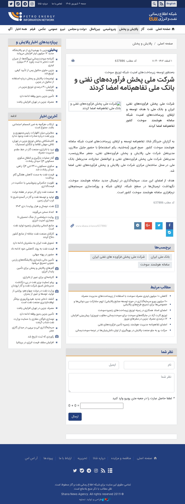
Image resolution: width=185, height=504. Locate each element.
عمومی (52, 29)
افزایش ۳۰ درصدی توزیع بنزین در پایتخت (36, 88)
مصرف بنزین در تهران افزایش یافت (35, 102)
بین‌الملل (94, 29)
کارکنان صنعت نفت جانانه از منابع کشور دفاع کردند (33, 235)
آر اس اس (31, 458)
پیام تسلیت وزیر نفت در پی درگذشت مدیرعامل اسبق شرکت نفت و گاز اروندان (32, 284)
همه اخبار (21, 29)
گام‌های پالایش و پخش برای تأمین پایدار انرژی (35, 270)
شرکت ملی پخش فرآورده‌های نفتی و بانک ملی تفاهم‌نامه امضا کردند (124, 84)
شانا (146, 16)
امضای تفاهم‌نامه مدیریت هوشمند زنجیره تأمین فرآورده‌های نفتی (132, 324)
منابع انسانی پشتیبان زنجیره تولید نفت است (33, 227)
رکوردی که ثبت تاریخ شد (41, 336)
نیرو (62, 29)
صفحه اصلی (163, 29)
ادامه (13, 116)
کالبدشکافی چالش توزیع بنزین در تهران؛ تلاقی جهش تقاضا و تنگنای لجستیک (33, 143)
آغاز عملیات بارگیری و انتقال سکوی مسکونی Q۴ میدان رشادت (35, 159)
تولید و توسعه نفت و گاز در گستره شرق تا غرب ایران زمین (32, 199)
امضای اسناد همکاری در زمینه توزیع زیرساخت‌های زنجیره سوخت (132, 310)
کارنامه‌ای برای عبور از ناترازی (38, 277)
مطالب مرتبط (160, 287)
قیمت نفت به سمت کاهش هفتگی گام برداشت (33, 176)
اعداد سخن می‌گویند (43, 212)
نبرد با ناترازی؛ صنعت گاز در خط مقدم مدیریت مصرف (34, 151)
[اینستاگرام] (96, 471)
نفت (150, 29)
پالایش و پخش (128, 29)
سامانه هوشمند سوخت (155, 264)
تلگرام (25, 4)
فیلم (32, 29)
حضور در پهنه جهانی (43, 254)
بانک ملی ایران (160, 257)
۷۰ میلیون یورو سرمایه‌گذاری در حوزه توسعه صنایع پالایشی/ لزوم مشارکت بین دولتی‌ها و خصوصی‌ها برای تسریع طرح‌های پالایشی (120, 303)
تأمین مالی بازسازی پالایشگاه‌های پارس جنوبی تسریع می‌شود (33, 261)
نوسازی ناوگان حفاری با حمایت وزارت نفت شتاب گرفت (34, 321)
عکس (42, 29)
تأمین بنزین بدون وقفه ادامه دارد (37, 96)
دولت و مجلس (77, 29)
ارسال (75, 416)
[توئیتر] (75, 471)
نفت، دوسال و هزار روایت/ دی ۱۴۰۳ (35, 206)
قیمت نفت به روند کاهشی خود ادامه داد (32, 248)
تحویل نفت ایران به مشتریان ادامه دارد (33, 243)
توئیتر (11, 4)
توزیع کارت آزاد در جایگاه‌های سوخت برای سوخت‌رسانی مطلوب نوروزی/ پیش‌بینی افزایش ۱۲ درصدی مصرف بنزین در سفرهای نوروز (119, 317)
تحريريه (82, 458)
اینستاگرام (32, 4)
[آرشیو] (110, 471)
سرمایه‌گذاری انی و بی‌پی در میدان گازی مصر (33, 329)
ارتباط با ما (65, 458)
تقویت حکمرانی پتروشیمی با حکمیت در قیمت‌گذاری (33, 184)
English (171, 4)
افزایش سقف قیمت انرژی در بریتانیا (35, 342)
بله (18, 4)
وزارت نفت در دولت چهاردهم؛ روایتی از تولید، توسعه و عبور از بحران (33, 292)
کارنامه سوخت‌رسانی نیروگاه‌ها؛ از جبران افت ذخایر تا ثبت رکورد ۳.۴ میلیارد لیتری (33, 62)
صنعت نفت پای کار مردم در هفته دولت (33, 192)
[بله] (82, 471)
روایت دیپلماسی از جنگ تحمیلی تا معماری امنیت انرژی (35, 219)
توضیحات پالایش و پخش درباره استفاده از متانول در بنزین (33, 80)
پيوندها (48, 458)
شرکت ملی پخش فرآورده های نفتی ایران (118, 257)
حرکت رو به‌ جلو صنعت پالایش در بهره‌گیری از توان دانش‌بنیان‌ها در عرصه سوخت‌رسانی (121, 330)
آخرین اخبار (48, 116)
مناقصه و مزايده (121, 458)
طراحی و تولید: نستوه (90, 500)
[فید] (103, 471)
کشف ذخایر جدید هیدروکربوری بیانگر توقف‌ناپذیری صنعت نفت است (33, 301)
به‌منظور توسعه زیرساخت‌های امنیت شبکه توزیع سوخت (139, 72)
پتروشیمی (109, 29)
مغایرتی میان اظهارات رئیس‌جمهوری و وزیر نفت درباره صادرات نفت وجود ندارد (33, 134)
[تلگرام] (89, 471)
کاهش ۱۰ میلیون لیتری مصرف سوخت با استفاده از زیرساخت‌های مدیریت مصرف (124, 296)
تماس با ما (57, 4)
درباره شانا (43, 4)
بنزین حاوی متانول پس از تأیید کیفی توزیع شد (34, 72)
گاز (142, 29)
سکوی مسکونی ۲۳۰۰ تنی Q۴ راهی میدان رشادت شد (35, 168)
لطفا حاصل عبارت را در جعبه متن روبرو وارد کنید (143, 398)
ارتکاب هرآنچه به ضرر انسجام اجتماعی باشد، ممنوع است (33, 126)
